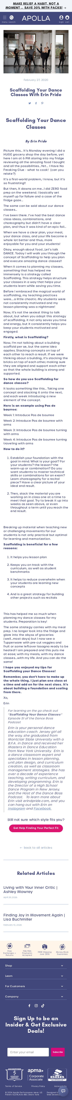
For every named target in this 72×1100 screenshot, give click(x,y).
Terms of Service (13, 1086)
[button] (5, 17)
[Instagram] (36, 1005)
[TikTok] (42, 1005)
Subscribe (58, 1052)
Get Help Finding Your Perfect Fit (36, 828)
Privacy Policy (38, 1086)
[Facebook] (29, 1005)
